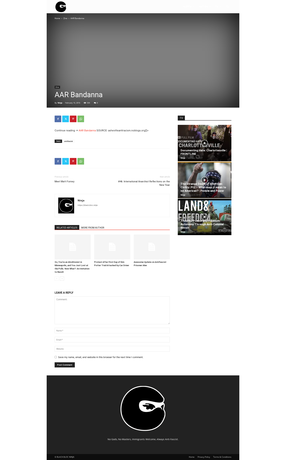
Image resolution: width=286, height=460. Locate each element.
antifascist (68, 141)
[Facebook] (58, 119)
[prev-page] (57, 279)
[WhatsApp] (80, 119)
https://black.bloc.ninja (87, 205)
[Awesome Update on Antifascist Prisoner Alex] (152, 246)
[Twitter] (65, 119)
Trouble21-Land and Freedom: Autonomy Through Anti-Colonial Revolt (202, 224)
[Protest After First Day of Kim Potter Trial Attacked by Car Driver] (112, 246)
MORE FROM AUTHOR (92, 227)
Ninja (60, 103)
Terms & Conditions (222, 457)
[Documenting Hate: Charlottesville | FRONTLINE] (204, 143)
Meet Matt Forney (64, 181)
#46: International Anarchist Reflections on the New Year (144, 183)
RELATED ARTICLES (67, 227)
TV (216, 6)
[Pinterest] (73, 119)
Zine (65, 18)
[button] (227, 6)
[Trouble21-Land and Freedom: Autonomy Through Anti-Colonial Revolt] (204, 217)
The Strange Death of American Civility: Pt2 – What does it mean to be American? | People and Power (203, 187)
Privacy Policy (204, 457)
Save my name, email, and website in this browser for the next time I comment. (100, 357)
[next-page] (62, 279)
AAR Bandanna (87, 130)
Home (57, 18)
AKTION (203, 6)
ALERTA (187, 6)
